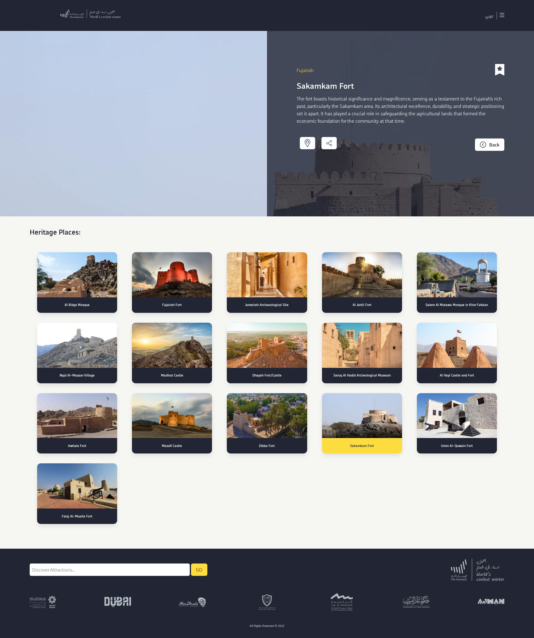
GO (199, 569)
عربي (489, 15)
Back (494, 144)
